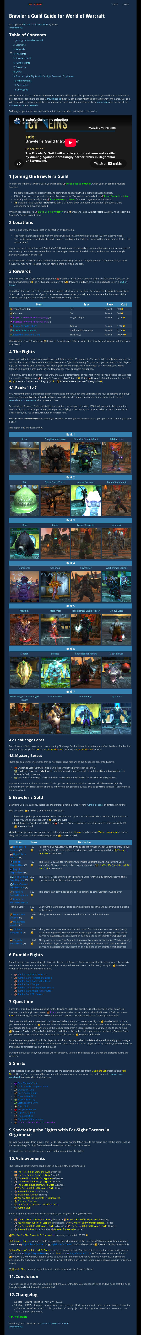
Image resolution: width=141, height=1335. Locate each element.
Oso (24, 524)
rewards (33, 105)
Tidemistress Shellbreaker (86, 610)
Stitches (55, 653)
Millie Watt (55, 610)
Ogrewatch (116, 696)
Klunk (55, 524)
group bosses (54, 98)
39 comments (16, 27)
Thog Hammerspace (55, 439)
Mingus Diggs (116, 610)
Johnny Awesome (86, 482)
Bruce (24, 439)
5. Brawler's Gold (22, 58)
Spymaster (85, 567)
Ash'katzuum (116, 439)
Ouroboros (24, 567)
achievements (16, 105)
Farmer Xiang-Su (85, 524)
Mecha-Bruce (116, 653)
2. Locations (19, 44)
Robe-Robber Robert (86, 653)
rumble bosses (95, 804)
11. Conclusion (20, 85)
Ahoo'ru (116, 524)
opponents (103, 102)
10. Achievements (22, 80)
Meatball (24, 610)
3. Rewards (19, 49)
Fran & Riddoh (55, 696)
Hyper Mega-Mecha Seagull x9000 (24, 698)
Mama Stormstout (116, 482)
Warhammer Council (116, 567)
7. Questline (19, 67)
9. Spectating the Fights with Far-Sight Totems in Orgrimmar (43, 76)
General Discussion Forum (54, 1323)
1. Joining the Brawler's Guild (28, 40)
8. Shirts (17, 71)
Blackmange (85, 696)
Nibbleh (24, 653)
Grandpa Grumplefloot (86, 439)
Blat (24, 482)
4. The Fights (19, 53)
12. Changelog (20, 89)
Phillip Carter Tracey (55, 482)
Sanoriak (55, 567)
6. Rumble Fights (21, 62)
